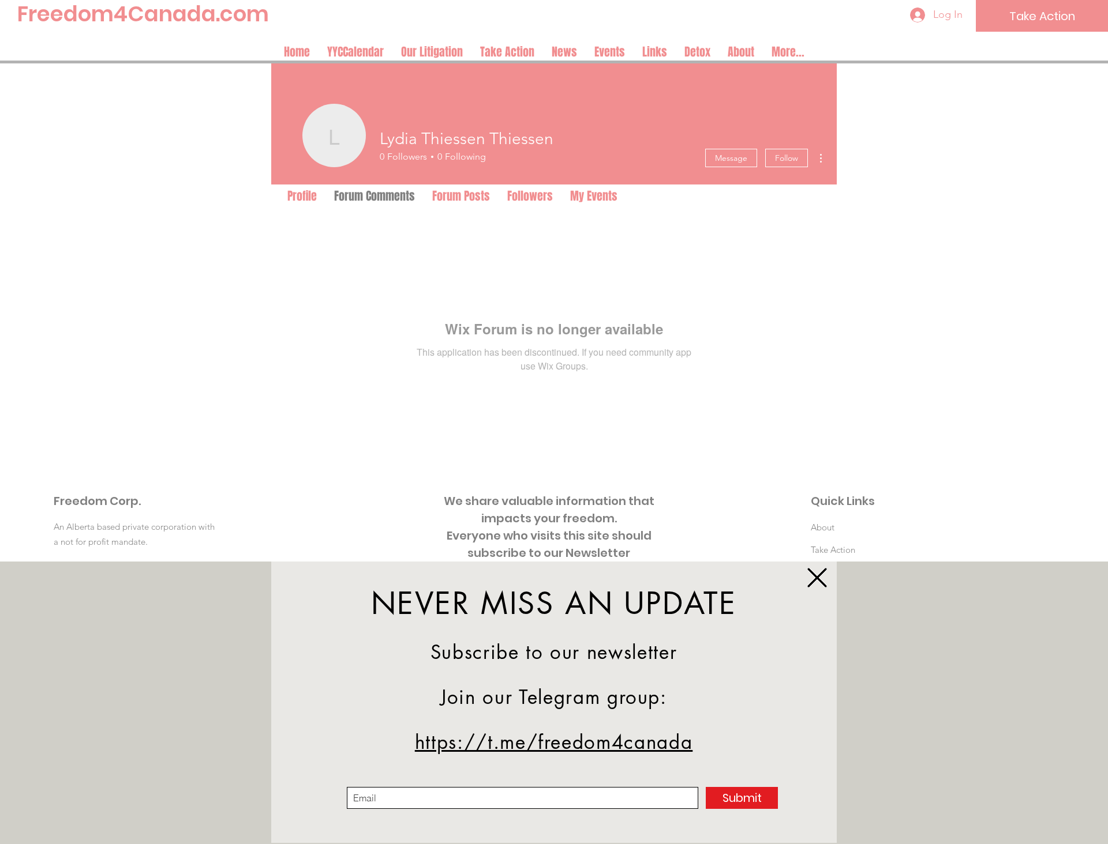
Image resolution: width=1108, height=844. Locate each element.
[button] (817, 577)
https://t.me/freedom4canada (554, 742)
